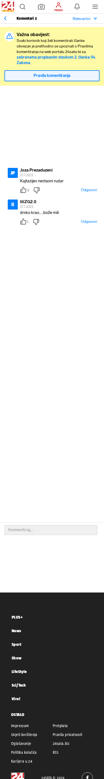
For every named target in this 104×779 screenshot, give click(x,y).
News (16, 630)
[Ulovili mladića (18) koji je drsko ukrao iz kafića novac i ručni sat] (5, 18)
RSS (55, 752)
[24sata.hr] (7, 6)
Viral (16, 698)
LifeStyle (19, 671)
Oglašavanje (21, 743)
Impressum (20, 725)
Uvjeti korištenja (24, 734)
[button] (22, 6)
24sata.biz (61, 743)
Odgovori (89, 190)
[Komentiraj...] (50, 530)
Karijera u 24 (21, 761)
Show (17, 658)
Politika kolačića (24, 752)
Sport (16, 644)
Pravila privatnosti (67, 734)
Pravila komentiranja (52, 75)
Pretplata (60, 725)
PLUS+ (17, 617)
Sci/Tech (19, 685)
